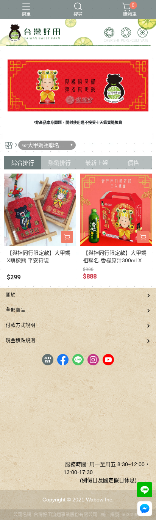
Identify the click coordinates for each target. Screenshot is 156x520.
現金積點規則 (20, 340)
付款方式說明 (20, 325)
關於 (11, 295)
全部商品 (15, 310)
